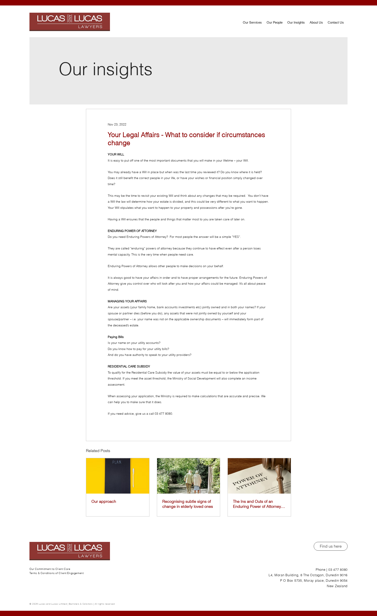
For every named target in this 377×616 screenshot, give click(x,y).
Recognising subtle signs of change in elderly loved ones (187, 504)
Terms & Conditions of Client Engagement (56, 573)
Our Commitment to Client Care (49, 569)
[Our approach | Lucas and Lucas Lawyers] (117, 476)
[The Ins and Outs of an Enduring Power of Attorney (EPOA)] (259, 476)
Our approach (103, 501)
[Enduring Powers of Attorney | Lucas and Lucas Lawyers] (188, 476)
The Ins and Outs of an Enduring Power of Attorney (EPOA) (257, 504)
